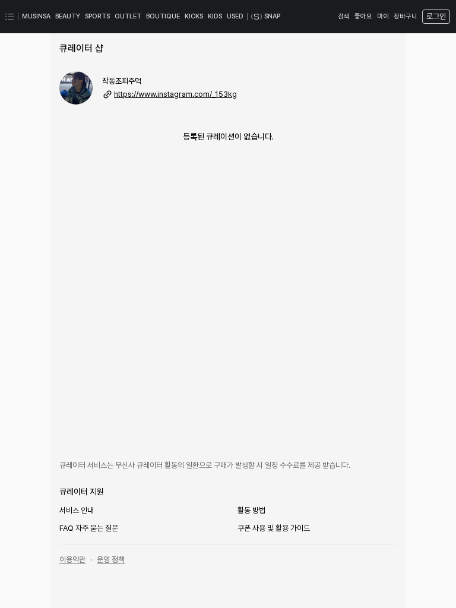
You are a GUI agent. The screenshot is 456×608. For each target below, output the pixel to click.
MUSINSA (36, 16)
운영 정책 (111, 559)
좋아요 (363, 16)
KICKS (194, 16)
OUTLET (128, 16)
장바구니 (405, 16)
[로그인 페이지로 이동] (435, 16)
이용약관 (72, 559)
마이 (383, 16)
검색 (344, 16)
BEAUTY (67, 16)
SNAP (272, 16)
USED (235, 16)
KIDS (215, 16)
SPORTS (97, 16)
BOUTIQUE (163, 16)
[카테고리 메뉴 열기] (9, 16)
